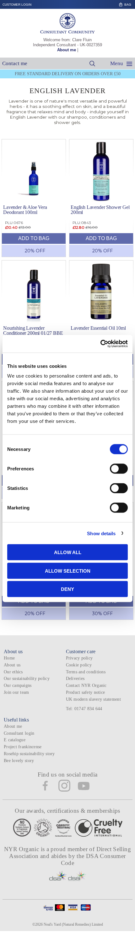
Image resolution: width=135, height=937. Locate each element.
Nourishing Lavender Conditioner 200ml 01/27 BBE (33, 330)
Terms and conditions (85, 672)
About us (12, 665)
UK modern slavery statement (93, 699)
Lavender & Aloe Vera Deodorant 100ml (25, 210)
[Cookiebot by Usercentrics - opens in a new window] (100, 344)
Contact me (14, 63)
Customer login (17, 4)
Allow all (67, 552)
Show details (101, 533)
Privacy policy (79, 658)
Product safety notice (85, 692)
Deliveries (75, 678)
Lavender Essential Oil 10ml (98, 328)
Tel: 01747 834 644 (84, 708)
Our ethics (13, 672)
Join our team (16, 692)
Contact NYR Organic (86, 685)
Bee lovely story (19, 760)
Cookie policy (79, 665)
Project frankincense (22, 746)
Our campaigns (18, 685)
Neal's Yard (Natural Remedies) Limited (73, 924)
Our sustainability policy (27, 678)
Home (9, 658)
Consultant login (19, 733)
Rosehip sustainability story (29, 753)
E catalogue (14, 740)
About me (66, 50)
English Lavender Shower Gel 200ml (100, 210)
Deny (67, 589)
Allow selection (67, 570)
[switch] (119, 469)
